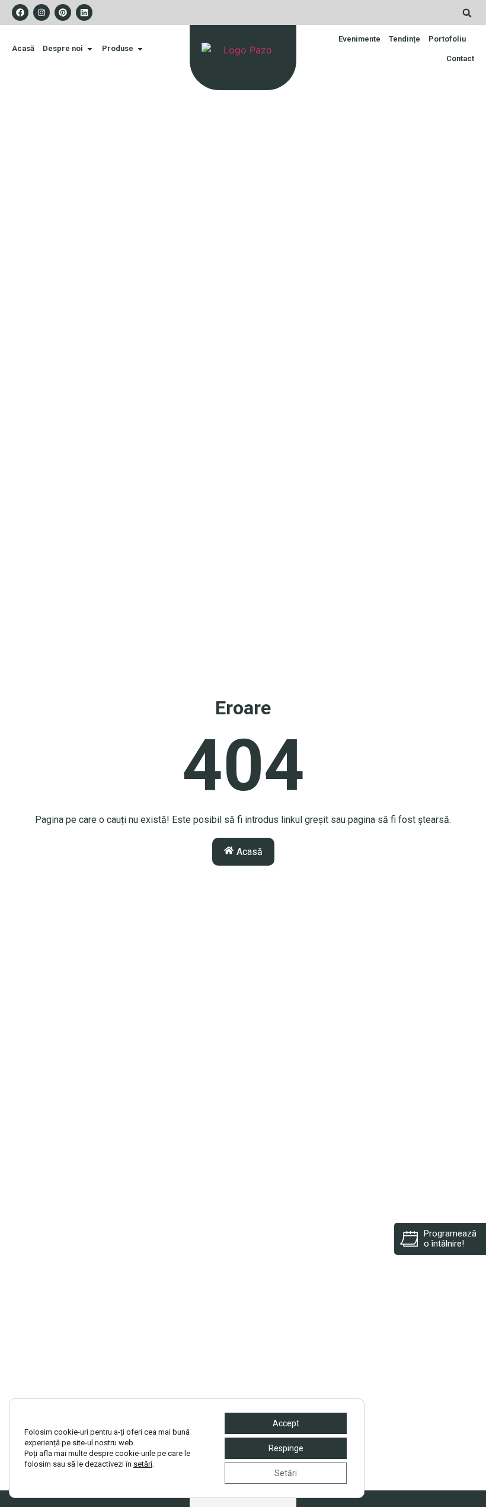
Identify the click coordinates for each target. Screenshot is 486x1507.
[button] (466, 12)
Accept (286, 1423)
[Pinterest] (63, 12)
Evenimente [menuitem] (359, 38)
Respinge (285, 1448)
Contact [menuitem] (460, 58)
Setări (285, 1473)
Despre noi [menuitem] (63, 48)
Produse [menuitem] (117, 48)
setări (142, 1464)
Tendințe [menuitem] (404, 38)
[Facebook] (20, 12)
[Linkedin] (84, 12)
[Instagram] (41, 12)
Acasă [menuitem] (23, 48)
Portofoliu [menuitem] (447, 38)
